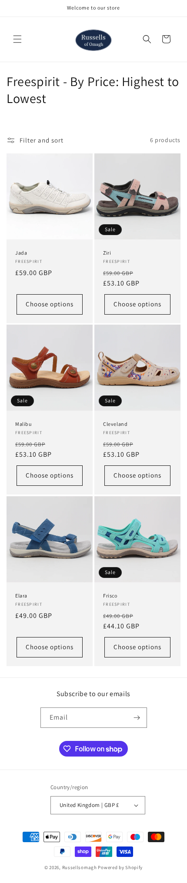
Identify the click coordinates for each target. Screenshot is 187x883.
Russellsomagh (79, 867)
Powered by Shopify (120, 867)
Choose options (49, 304)
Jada (21, 252)
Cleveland (115, 424)
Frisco (110, 595)
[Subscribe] (137, 717)
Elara (21, 595)
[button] (17, 39)
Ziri (107, 252)
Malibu (23, 424)
